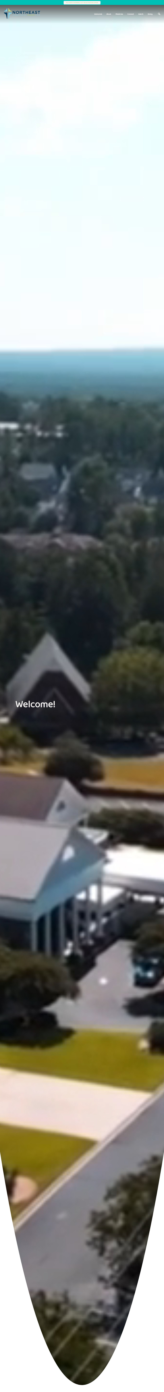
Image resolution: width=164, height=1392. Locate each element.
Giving (150, 14)
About (108, 14)
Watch (140, 14)
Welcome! (98, 14)
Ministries (119, 14)
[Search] (159, 14)
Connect (130, 14)
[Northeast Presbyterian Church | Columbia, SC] (24, 13)
